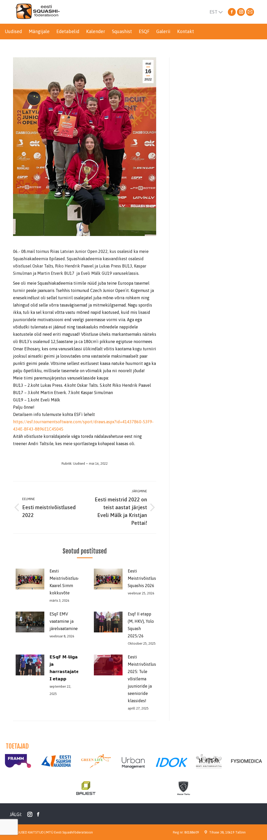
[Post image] (28, 579)
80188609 (191, 832)
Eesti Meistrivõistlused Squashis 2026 (144, 578)
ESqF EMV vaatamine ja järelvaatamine (64, 621)
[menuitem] (13, 31)
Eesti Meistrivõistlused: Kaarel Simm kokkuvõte (66, 582)
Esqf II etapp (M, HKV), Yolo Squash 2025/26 (141, 625)
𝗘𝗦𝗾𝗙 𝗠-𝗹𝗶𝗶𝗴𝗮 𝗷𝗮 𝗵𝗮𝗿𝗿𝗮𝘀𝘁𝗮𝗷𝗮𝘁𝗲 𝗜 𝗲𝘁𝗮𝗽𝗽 (64, 668)
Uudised (79, 463)
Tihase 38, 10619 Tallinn (227, 832)
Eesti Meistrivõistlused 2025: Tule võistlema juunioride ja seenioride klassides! (144, 679)
